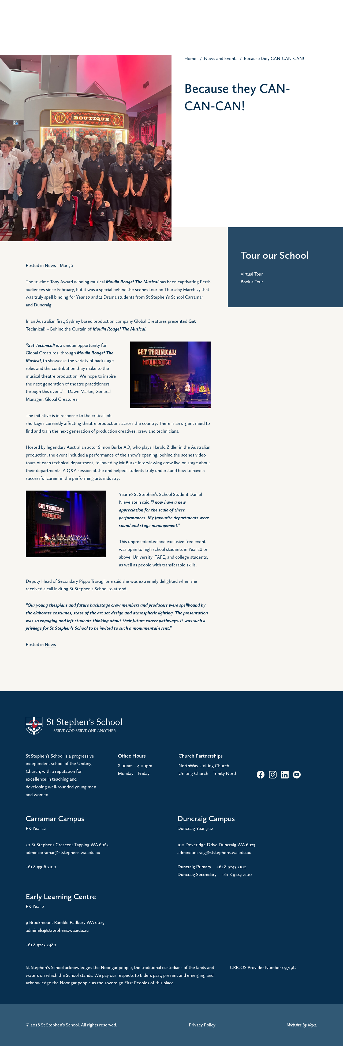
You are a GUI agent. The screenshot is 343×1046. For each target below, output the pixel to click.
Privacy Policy (202, 1025)
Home (190, 58)
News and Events (220, 58)
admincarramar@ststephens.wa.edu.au (63, 852)
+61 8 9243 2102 (231, 866)
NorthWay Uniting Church (203, 765)
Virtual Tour (252, 274)
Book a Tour (252, 281)
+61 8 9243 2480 (41, 944)
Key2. (312, 1025)
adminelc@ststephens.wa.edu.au (57, 930)
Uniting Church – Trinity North (207, 773)
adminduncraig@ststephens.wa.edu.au (214, 852)
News (50, 265)
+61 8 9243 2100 (237, 874)
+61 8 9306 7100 (41, 866)
